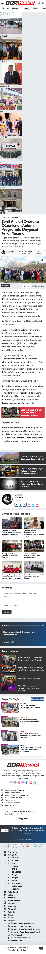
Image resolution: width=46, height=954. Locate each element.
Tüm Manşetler (10, 800)
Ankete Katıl (8, 642)
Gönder (6, 612)
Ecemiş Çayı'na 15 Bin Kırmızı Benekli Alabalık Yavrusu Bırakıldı (32, 556)
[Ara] (39, 2)
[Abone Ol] (38, 286)
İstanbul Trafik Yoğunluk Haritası (16, 795)
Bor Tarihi (31, 811)
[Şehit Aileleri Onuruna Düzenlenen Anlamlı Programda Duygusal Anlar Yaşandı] (23, 269)
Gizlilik (22, 811)
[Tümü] (43, 625)
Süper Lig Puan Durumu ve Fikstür (26, 932)
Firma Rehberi (14, 900)
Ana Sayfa (12, 852)
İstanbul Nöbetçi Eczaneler (14, 790)
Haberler (5, 217)
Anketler (12, 912)
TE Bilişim (28, 839)
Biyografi (12, 909)
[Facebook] (20, 505)
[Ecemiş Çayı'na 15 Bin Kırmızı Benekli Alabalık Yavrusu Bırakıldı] (34, 546)
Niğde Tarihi (8, 814)
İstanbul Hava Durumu (13, 793)
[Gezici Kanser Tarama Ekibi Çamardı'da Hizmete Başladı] (34, 567)
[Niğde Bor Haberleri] (20, 2)
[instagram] (22, 846)
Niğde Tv (19, 814)
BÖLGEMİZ (16, 872)
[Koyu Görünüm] (43, 2)
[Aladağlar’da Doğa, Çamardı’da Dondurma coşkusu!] (12, 546)
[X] (15, 783)
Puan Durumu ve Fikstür (13, 798)
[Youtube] (37, 505)
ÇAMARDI (16, 217)
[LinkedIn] (27, 783)
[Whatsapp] (35, 783)
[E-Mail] (16, 505)
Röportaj (12, 906)
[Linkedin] (33, 505)
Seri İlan (11, 903)
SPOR (43, 8)
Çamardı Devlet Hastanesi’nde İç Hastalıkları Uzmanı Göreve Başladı (34, 533)
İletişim (14, 811)
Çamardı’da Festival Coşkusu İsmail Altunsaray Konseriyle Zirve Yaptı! (11, 532)
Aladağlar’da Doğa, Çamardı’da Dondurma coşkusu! (10, 556)
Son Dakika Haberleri (12, 803)
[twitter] (15, 846)
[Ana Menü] (2, 3)
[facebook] (8, 846)
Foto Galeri (13, 892)
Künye (6, 811)
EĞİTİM (35, 8)
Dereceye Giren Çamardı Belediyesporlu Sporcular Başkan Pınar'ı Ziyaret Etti (11, 577)
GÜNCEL (5, 8)
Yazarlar (12, 897)
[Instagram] (29, 505)
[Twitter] (25, 505)
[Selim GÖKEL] (7, 499)
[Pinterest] (19, 783)
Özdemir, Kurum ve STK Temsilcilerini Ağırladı (18, 948)
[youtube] (28, 846)
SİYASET (16, 8)
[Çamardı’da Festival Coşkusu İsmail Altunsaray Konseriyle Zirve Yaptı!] (12, 523)
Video (10, 895)
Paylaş (6, 285)
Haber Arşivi (9, 805)
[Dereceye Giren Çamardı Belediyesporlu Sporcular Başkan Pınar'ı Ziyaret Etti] (12, 567)
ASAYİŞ (25, 8)
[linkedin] (41, 846)
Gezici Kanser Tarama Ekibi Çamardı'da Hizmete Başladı (34, 577)
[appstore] (23, 819)
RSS (5, 830)
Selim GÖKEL (20, 497)
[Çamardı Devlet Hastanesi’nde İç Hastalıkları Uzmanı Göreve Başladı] (34, 523)
